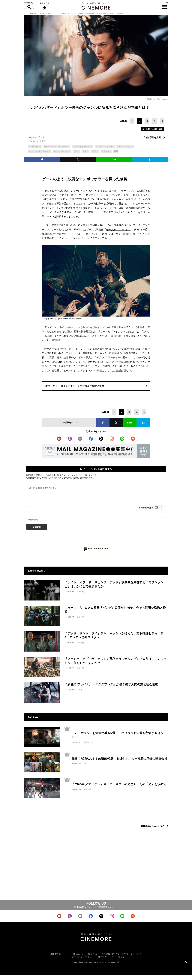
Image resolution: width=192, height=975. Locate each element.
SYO (85, 764)
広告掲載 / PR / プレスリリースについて (121, 954)
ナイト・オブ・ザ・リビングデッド (81, 194)
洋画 (116, 151)
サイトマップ (118, 957)
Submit (37, 526)
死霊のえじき (140, 194)
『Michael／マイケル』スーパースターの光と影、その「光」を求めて (119, 784)
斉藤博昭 (87, 789)
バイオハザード (60, 14)
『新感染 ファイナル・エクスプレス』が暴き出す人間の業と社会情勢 (111, 684)
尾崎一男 (80, 617)
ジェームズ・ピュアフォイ (39, 151)
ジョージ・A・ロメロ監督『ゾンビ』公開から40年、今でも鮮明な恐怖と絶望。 (115, 610)
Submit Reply (146, 507)
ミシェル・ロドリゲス (105, 147)
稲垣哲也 (80, 592)
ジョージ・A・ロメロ (62, 151)
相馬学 (42, 141)
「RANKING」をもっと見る (151, 826)
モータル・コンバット (118, 229)
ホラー (85, 151)
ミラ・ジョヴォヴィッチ (83, 147)
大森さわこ (81, 643)
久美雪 (79, 690)
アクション (106, 151)
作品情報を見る (152, 137)
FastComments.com (98, 548)
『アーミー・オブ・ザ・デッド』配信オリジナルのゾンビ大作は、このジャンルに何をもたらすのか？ (115, 661)
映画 (49, 14)
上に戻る (185, 962)
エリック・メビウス (125, 147)
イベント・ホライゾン (86, 233)
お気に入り (44, 6)
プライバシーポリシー (83, 957)
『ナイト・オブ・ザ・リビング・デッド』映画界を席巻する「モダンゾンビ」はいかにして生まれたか (114, 584)
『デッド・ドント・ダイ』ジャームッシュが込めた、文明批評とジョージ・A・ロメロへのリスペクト (115, 635)
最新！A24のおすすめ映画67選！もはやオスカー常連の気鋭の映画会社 (119, 758)
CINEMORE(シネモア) (36, 14)
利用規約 (30, 475)
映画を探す (29, 5)
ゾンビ (76, 151)
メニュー (164, 5)
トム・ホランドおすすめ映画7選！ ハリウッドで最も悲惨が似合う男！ (117, 735)
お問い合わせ (77, 954)
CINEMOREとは (58, 954)
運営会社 (102, 957)
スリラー (95, 151)
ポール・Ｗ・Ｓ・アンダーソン (56, 147)
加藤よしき (88, 742)
